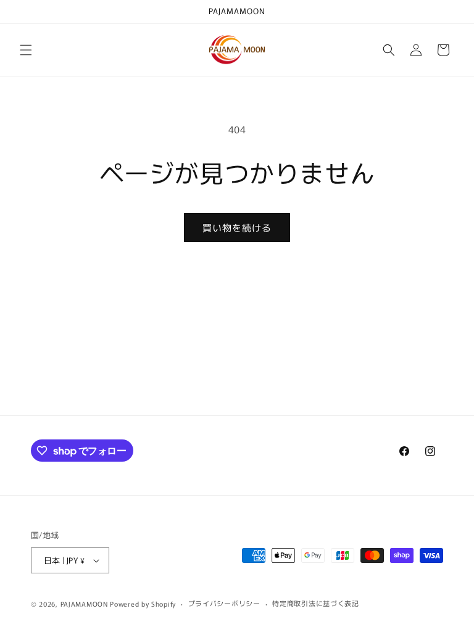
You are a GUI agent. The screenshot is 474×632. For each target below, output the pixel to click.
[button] (26, 50)
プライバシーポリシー (224, 603)
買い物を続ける (237, 227)
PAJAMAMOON (84, 604)
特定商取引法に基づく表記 (315, 603)
